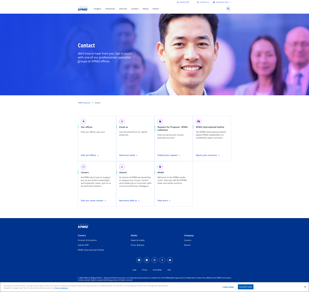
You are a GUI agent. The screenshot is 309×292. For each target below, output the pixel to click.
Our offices (87, 127)
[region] (154, 287)
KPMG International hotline (211, 127)
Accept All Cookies (245, 287)
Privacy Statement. (61, 288)
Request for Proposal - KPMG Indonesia (173, 128)
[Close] (305, 286)
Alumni (123, 172)
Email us (124, 127)
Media (161, 172)
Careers (86, 172)
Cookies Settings (228, 287)
